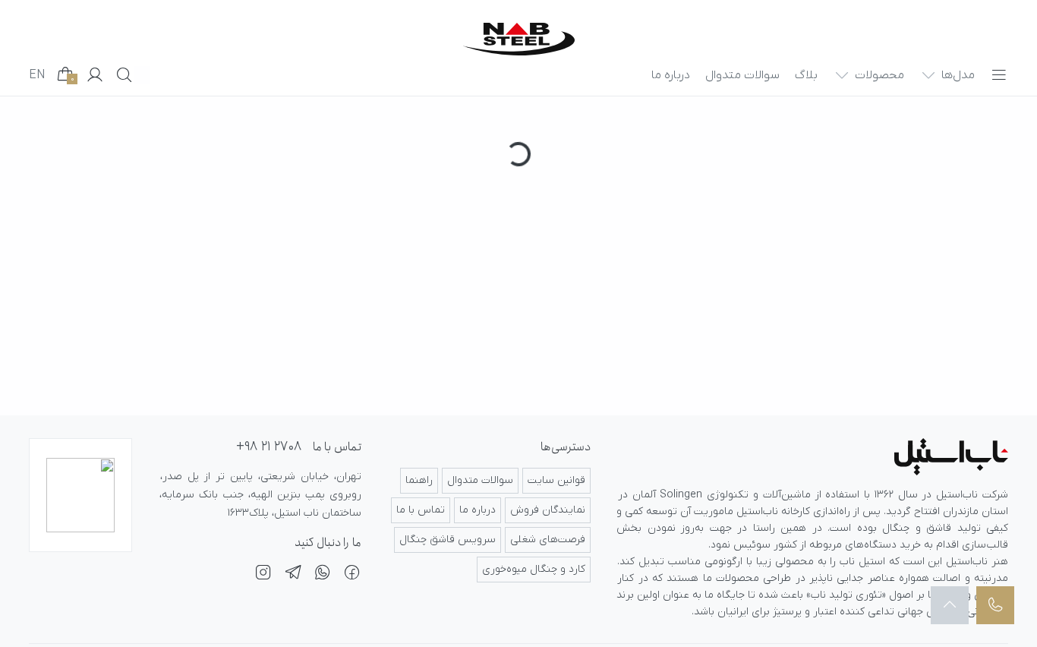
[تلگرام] (293, 574)
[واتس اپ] (323, 574)
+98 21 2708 (268, 447)
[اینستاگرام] (263, 574)
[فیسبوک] (352, 574)
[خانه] (519, 39)
